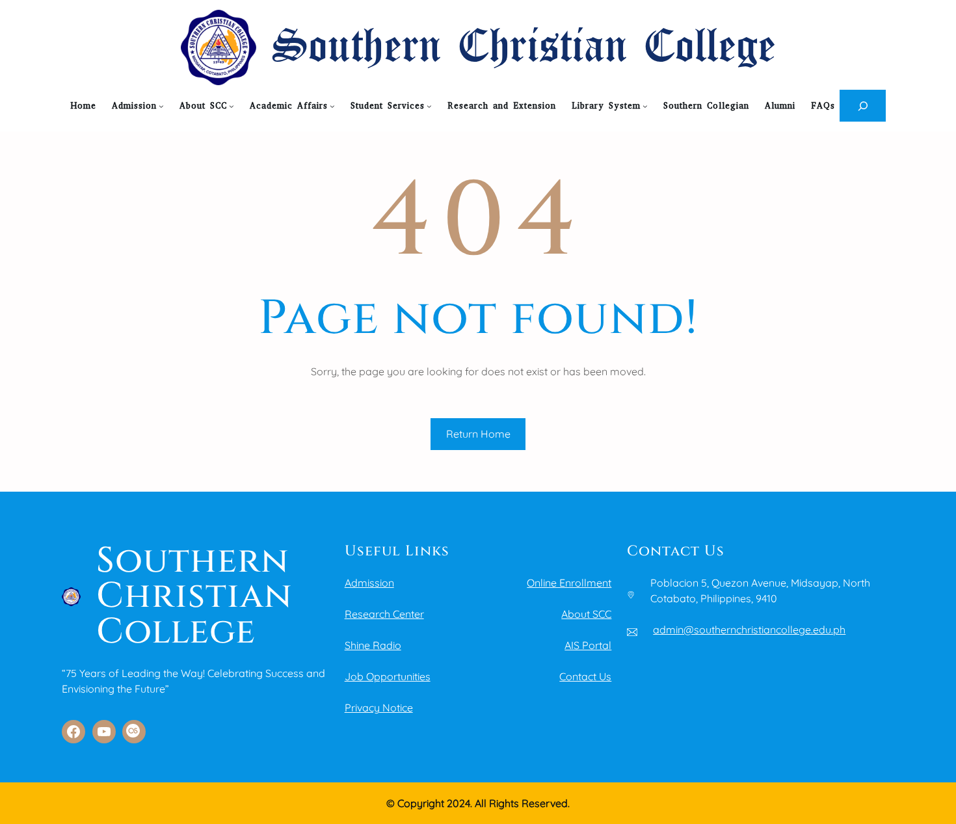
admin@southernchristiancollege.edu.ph (749, 629)
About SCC (586, 613)
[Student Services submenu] (429, 106)
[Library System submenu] (645, 106)
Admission (369, 582)
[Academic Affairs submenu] (332, 106)
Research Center (384, 613)
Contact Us (585, 676)
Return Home (478, 433)
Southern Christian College (524, 47)
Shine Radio (373, 645)
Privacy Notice (379, 707)
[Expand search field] (863, 106)
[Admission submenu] (161, 106)
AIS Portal (587, 645)
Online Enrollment (569, 582)
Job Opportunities (388, 676)
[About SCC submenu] (231, 106)
